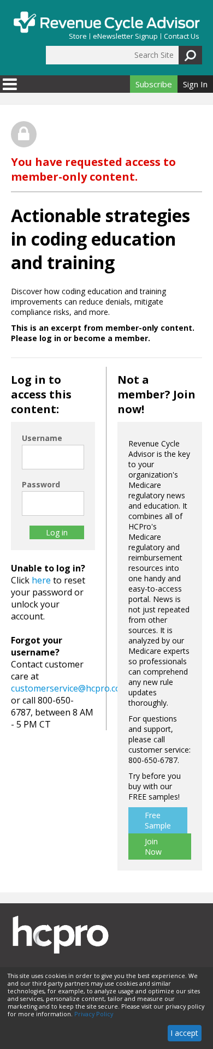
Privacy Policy (93, 1014)
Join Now (153, 846)
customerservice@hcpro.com (69, 688)
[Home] (106, 22)
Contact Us (181, 36)
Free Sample (158, 820)
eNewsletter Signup (125, 36)
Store (78, 36)
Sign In (195, 84)
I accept (184, 1033)
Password (41, 484)
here (41, 580)
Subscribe (153, 84)
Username (42, 438)
